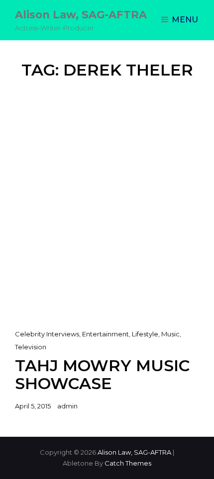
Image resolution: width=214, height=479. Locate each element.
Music (170, 334)
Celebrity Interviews (47, 334)
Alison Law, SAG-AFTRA (81, 14)
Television (30, 347)
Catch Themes (128, 463)
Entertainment (105, 334)
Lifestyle (145, 334)
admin (67, 406)
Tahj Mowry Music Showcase (102, 374)
